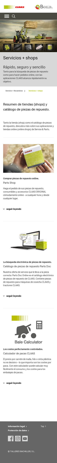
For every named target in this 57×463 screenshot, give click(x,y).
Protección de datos (17, 430)
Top (42, 426)
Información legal (16, 426)
